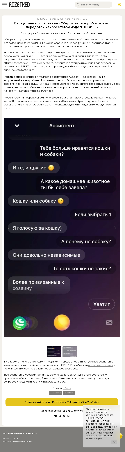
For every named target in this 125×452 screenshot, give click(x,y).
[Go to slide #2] (69, 351)
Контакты (7, 433)
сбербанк (69, 393)
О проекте (31, 433)
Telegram (73, 402)
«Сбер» (67, 388)
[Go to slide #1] (54, 351)
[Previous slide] (8, 228)
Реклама (19, 433)
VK (82, 402)
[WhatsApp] (68, 416)
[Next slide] (115, 228)
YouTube (92, 402)
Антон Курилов (72, 19)
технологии (56, 393)
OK (114, 442)
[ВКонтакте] (55, 416)
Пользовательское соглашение (17, 441)
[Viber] (64, 416)
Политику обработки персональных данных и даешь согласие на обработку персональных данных (101, 427)
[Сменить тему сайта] (120, 5)
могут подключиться (100, 365)
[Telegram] (60, 416)
